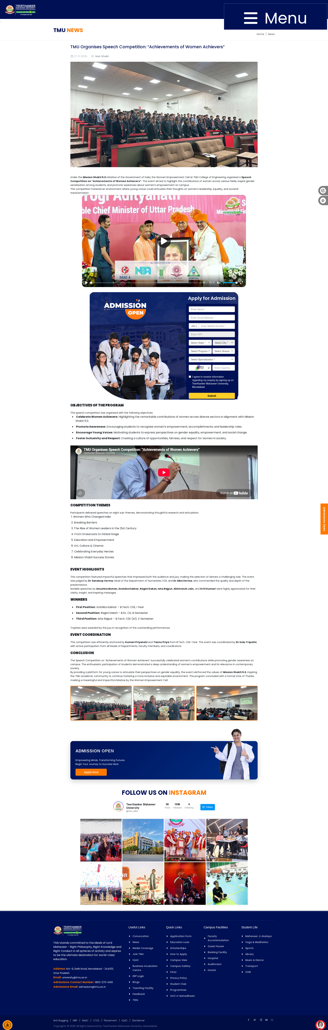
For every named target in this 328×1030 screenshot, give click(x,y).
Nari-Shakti (102, 56)
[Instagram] (272, 1020)
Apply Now (91, 772)
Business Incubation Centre (145, 968)
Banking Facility (217, 952)
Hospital (213, 958)
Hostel (212, 970)
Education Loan (179, 942)
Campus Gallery (180, 966)
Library (249, 954)
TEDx (135, 1000)
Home (260, 34)
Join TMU (138, 954)
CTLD (96, 1020)
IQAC (136, 960)
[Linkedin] (261, 1020)
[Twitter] (254, 1020)
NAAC (85, 1020)
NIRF (75, 1020)
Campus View (178, 960)
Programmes (178, 990)
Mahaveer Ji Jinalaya (258, 936)
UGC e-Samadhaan (182, 996)
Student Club (178, 984)
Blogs (136, 982)
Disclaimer (138, 1020)
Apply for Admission (212, 298)
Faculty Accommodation (218, 938)
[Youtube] (266, 1020)
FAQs (173, 972)
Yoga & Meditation (256, 942)
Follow (208, 807)
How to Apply (178, 954)
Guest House (216, 946)
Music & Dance (254, 960)
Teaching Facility (143, 988)
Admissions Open (324, 519)
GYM (248, 972)
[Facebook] (248, 1020)
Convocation (141, 936)
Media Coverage (143, 948)
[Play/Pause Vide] (164, 241)
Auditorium (214, 964)
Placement (110, 1020)
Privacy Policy (178, 978)
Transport (251, 966)
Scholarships (178, 948)
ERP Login (138, 976)
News (271, 34)
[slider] (144, 282)
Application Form (181, 936)
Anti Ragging (60, 1020)
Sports (249, 948)
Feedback (139, 994)
